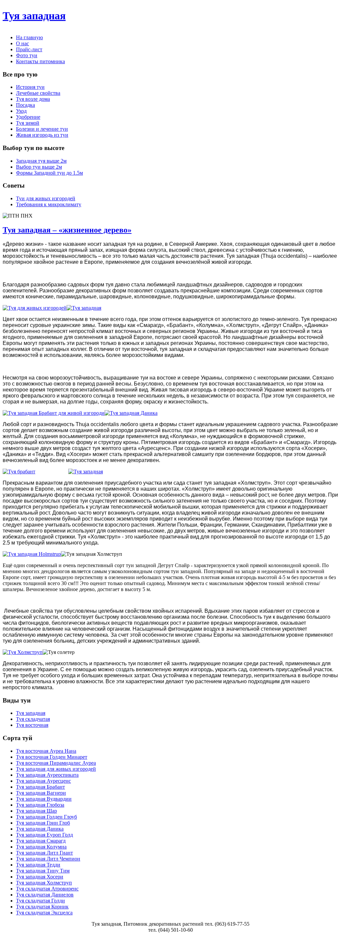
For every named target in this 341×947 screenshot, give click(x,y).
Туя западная (34, 16)
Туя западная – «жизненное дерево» (67, 230)
